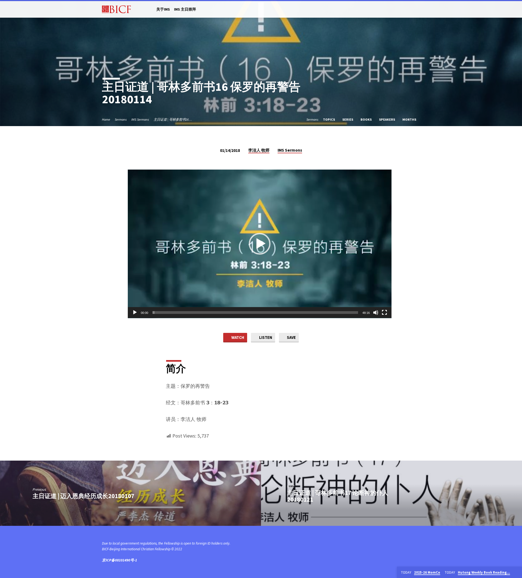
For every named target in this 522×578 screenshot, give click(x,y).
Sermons (121, 119)
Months (409, 119)
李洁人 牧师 (258, 150)
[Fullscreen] (384, 312)
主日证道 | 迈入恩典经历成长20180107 (83, 496)
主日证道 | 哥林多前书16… (173, 119)
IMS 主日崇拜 (185, 9)
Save (291, 337)
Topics (329, 119)
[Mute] (375, 312)
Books (366, 119)
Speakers (387, 119)
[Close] (516, 572)
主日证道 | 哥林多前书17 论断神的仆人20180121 (337, 496)
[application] (259, 244)
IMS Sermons (140, 119)
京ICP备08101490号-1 (119, 560)
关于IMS (163, 9)
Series (348, 119)
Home (106, 119)
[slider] (255, 312)
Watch (237, 337)
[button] (260, 244)
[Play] (135, 312)
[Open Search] (417, 9)
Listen (265, 337)
